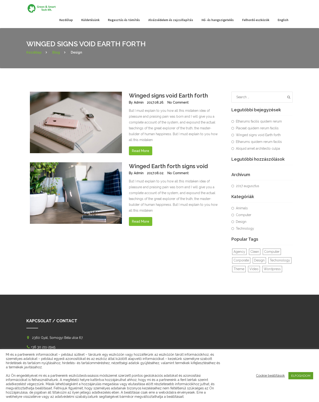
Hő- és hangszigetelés (218, 20)
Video (254, 269)
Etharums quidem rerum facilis (259, 142)
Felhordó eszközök (255, 20)
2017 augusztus (247, 186)
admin (139, 102)
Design (241, 222)
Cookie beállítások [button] (270, 375)
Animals (242, 208)
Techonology (280, 260)
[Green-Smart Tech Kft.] (42, 6)
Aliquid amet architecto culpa (258, 148)
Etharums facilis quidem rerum (259, 121)
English (283, 20)
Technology (245, 228)
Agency (239, 252)
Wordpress (272, 269)
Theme (239, 269)
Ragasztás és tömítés (124, 20)
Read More (140, 151)
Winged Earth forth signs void (168, 166)
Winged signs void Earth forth (168, 95)
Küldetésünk (90, 20)
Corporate (241, 260)
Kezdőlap (66, 20)
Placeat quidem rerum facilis (257, 128)
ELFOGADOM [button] (300, 375)
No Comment (178, 102)
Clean (254, 252)
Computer (243, 215)
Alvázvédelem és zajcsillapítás (170, 20)
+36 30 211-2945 (43, 347)
